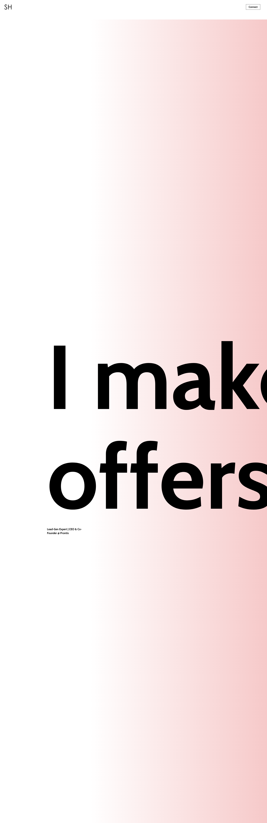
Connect (253, 7)
